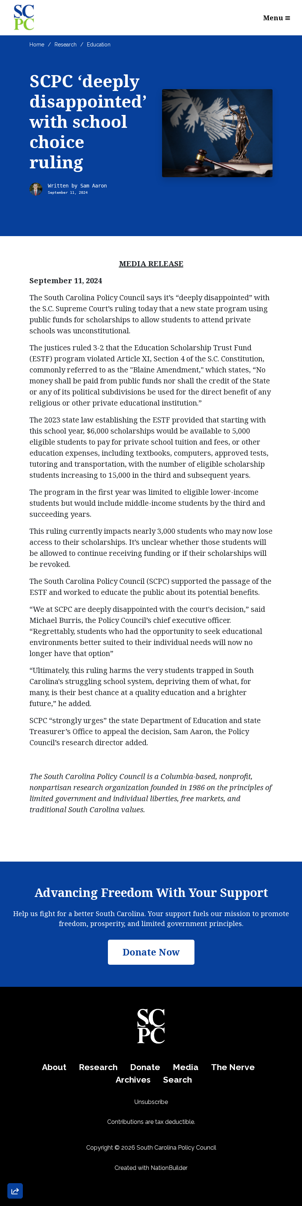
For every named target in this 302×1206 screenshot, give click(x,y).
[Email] (15, 1110)
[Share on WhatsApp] (15, 1173)
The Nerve (233, 1067)
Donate (145, 1067)
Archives (133, 1079)
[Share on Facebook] (15, 1152)
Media (186, 1067)
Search (177, 1079)
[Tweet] (15, 1131)
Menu (273, 17)
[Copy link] (15, 1089)
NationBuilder (169, 1167)
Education (98, 45)
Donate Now (34, 1062)
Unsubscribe (151, 1101)
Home (36, 45)
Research (66, 45)
